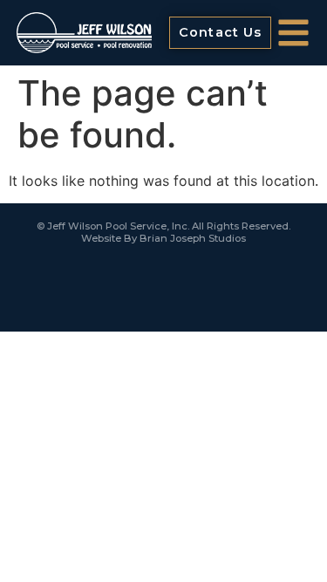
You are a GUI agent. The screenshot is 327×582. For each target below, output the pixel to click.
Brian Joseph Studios (193, 238)
